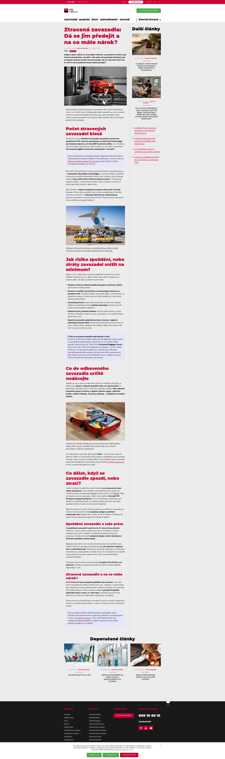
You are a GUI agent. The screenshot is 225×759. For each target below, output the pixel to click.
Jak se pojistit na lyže (79, 675)
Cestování (70, 20)
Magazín (124, 2)
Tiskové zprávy (69, 717)
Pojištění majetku (94, 721)
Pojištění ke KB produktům (98, 730)
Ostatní (125, 20)
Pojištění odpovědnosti (96, 724)
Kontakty (67, 714)
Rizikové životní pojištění (97, 727)
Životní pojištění (151, 669)
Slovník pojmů (68, 740)
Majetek (84, 20)
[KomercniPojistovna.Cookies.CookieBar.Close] (160, 745)
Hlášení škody (68, 727)
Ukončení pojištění (95, 740)
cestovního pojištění (82, 618)
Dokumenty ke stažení (71, 733)
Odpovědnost (109, 20)
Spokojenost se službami (72, 730)
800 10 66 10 (149, 715)
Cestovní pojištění (82, 48)
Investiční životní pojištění (97, 733)
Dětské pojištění (94, 717)
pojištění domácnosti (115, 462)
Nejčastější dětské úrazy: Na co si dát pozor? (145, 677)
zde (88, 747)
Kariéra (66, 724)
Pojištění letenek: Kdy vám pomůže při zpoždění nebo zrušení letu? (145, 141)
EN (154, 2)
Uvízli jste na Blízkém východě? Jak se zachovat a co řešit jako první (146, 159)
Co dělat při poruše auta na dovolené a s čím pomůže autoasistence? (145, 130)
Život (94, 20)
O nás (66, 721)
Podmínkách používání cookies (124, 749)
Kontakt (148, 2)
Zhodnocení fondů (95, 736)
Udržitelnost (68, 736)
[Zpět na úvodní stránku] (71, 11)
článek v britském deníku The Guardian (83, 161)
